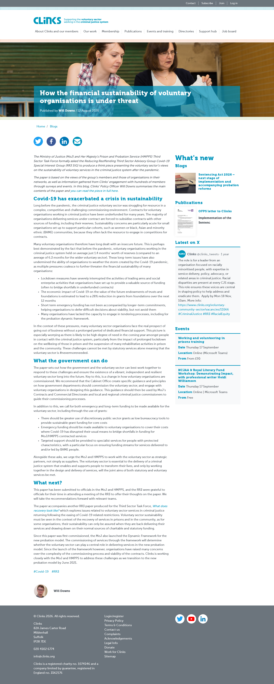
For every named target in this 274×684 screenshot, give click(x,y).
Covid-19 (42, 571)
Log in (233, 3)
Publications (133, 31)
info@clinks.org (44, 656)
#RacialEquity (220, 314)
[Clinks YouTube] (192, 618)
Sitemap (110, 656)
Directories (186, 31)
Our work (90, 31)
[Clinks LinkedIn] (203, 618)
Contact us (112, 629)
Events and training (160, 31)
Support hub (208, 31)
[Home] (71, 20)
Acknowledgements (118, 638)
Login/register (114, 616)
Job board (229, 31)
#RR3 (206, 314)
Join (221, 3)
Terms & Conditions (118, 625)
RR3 (56, 571)
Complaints (112, 634)
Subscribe (207, 3)
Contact (191, 3)
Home (41, 126)
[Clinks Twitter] (180, 618)
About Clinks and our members (56, 31)
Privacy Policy (113, 620)
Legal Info (111, 643)
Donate (109, 647)
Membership (110, 31)
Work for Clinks (114, 652)
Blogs (53, 126)
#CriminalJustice (190, 314)
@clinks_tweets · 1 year (208, 254)
